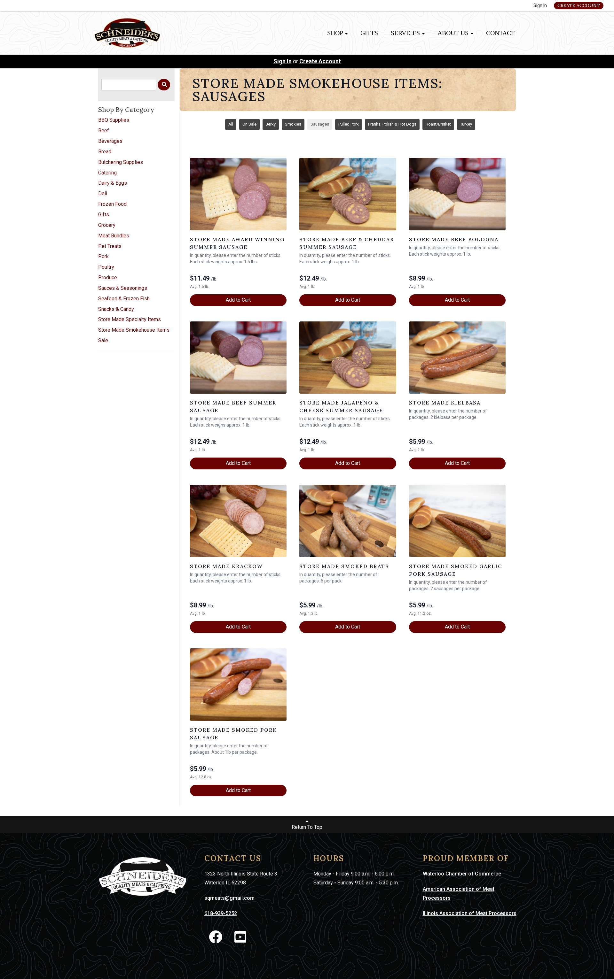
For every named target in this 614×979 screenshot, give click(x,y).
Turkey (466, 124)
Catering (107, 173)
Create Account (578, 5)
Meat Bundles (113, 236)
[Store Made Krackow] (238, 521)
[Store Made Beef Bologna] (457, 194)
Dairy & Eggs (112, 183)
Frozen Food (112, 204)
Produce (107, 277)
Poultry (106, 267)
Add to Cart (238, 300)
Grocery (106, 225)
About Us (453, 32)
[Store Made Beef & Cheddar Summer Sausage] (347, 194)
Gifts (369, 32)
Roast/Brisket (438, 124)
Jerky (271, 124)
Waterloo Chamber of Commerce (462, 874)
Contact (500, 32)
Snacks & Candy (116, 309)
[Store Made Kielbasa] (457, 357)
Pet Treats (110, 246)
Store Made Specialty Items (129, 319)
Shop (335, 32)
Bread (104, 152)
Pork (103, 256)
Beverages (110, 141)
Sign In (540, 5)
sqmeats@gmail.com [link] (229, 898)
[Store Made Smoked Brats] (347, 521)
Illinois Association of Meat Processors (469, 913)
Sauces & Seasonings (122, 288)
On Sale (249, 124)
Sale (103, 340)
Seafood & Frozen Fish (124, 299)
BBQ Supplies (113, 120)
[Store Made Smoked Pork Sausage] (238, 684)
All (230, 124)
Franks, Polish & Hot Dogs (392, 124)
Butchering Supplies (120, 162)
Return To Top (307, 827)
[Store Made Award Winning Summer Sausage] (238, 194)
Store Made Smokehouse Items (133, 330)
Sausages (320, 124)
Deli (102, 193)
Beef (103, 130)
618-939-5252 (220, 913)
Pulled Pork (348, 124)
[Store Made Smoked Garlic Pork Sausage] (457, 521)
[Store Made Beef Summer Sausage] (238, 357)
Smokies (293, 124)
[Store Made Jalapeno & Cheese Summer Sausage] (347, 357)
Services (406, 32)
